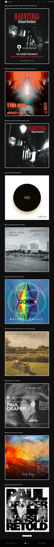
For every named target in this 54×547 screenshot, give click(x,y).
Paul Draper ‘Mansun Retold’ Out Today (14, 484)
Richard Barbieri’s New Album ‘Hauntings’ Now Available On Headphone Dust (21, 5)
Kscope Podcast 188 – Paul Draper (13, 380)
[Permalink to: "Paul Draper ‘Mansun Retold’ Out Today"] (27, 510)
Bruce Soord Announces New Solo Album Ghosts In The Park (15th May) (20, 328)
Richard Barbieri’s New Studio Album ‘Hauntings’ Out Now (18, 120)
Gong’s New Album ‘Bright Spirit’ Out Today (15, 276)
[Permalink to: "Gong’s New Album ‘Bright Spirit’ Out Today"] (27, 302)
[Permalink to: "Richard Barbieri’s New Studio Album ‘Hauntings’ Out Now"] (27, 146)
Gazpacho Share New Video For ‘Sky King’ (14, 432)
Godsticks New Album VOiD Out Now (13, 172)
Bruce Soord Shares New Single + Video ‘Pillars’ (15, 224)
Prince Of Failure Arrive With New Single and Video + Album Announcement (21, 68)
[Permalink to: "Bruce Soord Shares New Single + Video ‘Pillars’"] (27, 250)
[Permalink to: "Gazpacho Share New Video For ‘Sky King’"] (27, 458)
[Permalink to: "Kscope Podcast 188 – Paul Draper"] (27, 406)
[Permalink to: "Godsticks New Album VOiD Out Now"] (27, 198)
